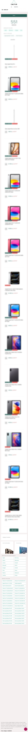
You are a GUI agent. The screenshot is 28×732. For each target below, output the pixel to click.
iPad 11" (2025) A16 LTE (20, 35)
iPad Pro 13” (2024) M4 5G (20, 600)
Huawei (16, 562)
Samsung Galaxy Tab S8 (19, 620)
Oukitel (16, 567)
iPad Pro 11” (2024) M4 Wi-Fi (8, 598)
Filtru (14, 15)
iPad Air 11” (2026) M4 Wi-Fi (8, 590)
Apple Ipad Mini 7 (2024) (9, 35)
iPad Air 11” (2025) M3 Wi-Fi (8, 588)
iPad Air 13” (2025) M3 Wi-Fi (8, 593)
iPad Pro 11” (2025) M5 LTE (20, 598)
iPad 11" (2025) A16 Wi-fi (19, 585)
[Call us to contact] (25, 729)
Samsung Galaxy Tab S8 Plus (8, 623)
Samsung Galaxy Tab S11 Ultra (20, 618)
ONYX (16, 565)
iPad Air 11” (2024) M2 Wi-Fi (20, 580)
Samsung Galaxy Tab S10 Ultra (20, 615)
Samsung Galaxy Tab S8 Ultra (20, 623)
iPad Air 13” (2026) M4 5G (20, 593)
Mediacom (17, 572)
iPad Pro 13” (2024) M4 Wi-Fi (8, 603)
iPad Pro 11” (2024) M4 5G (20, 595)
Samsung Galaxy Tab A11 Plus (8, 608)
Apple (5, 30)
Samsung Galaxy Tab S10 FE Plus (8, 613)
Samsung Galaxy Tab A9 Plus (8, 610)
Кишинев (16, 6)
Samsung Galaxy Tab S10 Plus (8, 615)
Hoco (21, 30)
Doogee (16, 30)
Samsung (16, 557)
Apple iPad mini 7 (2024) (7, 583)
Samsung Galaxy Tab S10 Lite (20, 613)
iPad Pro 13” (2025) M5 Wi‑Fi (8, 605)
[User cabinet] (24, 9)
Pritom (16, 575)
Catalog (5, 9)
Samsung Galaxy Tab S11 (7, 618)
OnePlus (4, 575)
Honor (16, 570)
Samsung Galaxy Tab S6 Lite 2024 (8, 620)
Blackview (11, 30)
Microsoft (4, 565)
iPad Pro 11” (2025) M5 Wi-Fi (8, 600)
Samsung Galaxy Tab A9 (19, 608)
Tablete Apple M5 (18, 583)
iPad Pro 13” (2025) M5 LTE (20, 603)
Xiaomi (4, 560)
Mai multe (14, 530)
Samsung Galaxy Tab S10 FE (20, 610)
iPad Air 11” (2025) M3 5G (7, 580)
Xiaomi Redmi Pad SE (19, 605)
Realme (4, 572)
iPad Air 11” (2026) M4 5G (20, 588)
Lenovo (4, 562)
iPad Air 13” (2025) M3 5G (20, 590)
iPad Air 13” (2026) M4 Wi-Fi (8, 595)
